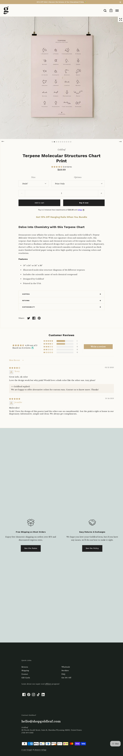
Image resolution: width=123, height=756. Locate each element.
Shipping (26, 294)
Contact (25, 674)
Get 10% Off (66, 678)
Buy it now (83, 203)
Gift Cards (26, 678)
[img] (14, 368)
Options (77, 177)
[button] (57, 167)
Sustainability (28, 307)
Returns (25, 300)
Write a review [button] (98, 346)
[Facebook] (23, 694)
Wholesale (66, 667)
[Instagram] (33, 694)
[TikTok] (38, 694)
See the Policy (92, 548)
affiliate (48, 684)
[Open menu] (117, 10)
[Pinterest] (28, 694)
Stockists (65, 671)
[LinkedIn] (43, 694)
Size (33, 177)
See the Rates (30, 548)
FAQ (63, 674)
